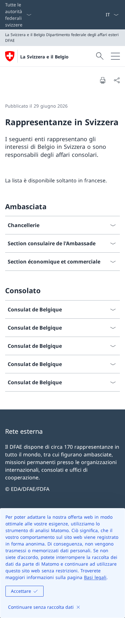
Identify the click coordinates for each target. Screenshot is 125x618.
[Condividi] (117, 80)
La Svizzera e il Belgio (44, 57)
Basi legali (95, 577)
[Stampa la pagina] (103, 80)
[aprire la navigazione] (115, 56)
